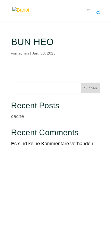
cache (17, 116)
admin (23, 53)
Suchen (90, 88)
